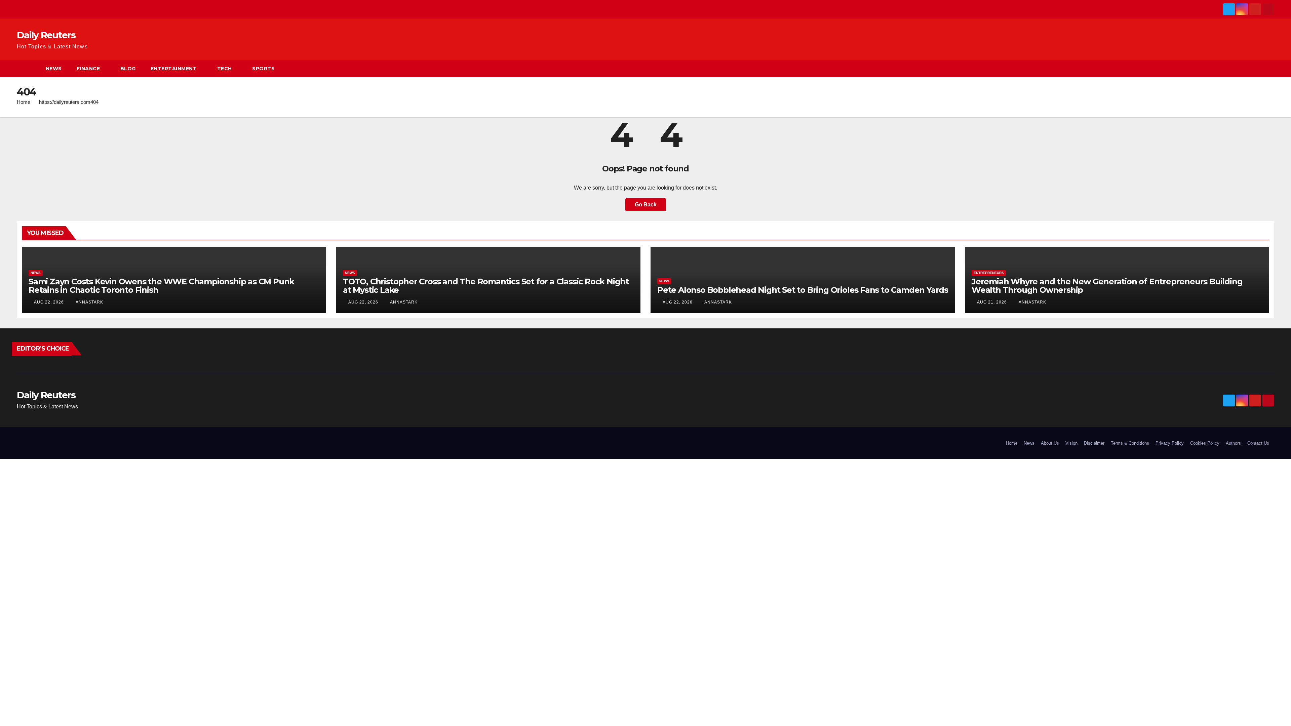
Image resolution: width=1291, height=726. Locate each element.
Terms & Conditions (1130, 443)
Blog (128, 69)
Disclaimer (1094, 443)
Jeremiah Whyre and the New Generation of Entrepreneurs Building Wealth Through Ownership (1107, 286)
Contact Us (1258, 443)
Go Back (646, 204)
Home (23, 102)
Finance (88, 69)
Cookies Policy (1204, 443)
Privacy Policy (1170, 443)
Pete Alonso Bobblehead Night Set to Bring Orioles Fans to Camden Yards (802, 290)
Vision (1071, 443)
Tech (224, 69)
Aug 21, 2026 (992, 302)
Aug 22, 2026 (49, 302)
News (54, 69)
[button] (1269, 68)
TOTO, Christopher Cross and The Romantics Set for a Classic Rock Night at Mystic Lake (486, 286)
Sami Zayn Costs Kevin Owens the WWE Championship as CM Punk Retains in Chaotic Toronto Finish (161, 286)
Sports (263, 69)
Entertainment (174, 69)
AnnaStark (89, 302)
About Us (1050, 443)
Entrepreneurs (989, 273)
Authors (1233, 443)
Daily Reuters (46, 35)
